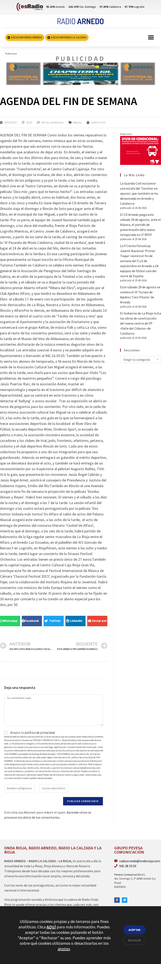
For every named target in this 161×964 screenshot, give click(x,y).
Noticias (77, 122)
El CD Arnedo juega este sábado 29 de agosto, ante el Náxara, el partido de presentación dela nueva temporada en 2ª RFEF (140, 224)
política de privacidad (40, 732)
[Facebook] (117, 900)
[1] (80, 70)
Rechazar (134, 940)
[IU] (140, 150)
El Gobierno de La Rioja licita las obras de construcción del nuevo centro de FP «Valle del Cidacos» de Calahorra (140, 323)
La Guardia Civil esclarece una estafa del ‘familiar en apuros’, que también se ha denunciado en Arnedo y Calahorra (139, 193)
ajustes (64, 948)
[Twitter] (124, 900)
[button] (151, 37)
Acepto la (32, 732)
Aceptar (134, 930)
